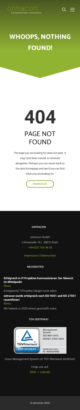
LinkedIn (45, 372)
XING (33, 372)
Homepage (40, 184)
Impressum (31, 255)
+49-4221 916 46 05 (40, 247)
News (7, 286)
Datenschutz (48, 255)
